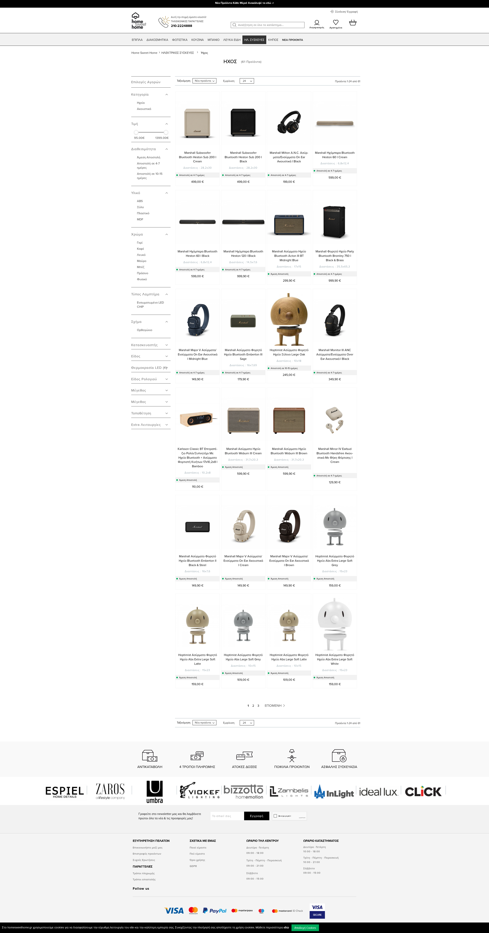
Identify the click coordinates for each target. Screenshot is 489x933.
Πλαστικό (143, 213)
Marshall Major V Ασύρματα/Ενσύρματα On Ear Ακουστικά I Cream (243, 560)
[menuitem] (137, 39)
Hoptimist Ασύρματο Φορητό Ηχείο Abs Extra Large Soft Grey (334, 560)
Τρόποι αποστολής (144, 879)
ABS (140, 201)
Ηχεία (141, 103)
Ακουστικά (144, 109)
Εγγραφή (256, 816)
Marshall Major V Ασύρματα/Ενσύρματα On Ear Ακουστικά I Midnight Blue (197, 354)
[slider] (136, 132)
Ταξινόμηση (183, 81)
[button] (234, 25)
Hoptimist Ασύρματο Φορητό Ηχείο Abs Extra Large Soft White (334, 659)
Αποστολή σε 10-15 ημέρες (150, 176)
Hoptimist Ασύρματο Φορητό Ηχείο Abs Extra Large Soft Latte (197, 659)
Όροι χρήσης (197, 860)
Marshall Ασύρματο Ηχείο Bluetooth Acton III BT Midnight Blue (289, 255)
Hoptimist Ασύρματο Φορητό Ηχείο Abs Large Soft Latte (289, 657)
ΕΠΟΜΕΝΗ (274, 705)
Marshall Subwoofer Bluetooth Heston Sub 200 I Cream (197, 157)
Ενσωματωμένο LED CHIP (150, 304)
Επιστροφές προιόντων (147, 853)
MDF (140, 219)
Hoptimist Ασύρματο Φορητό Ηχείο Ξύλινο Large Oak (289, 352)
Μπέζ (140, 267)
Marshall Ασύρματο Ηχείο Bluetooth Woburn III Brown (289, 451)
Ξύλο (140, 207)
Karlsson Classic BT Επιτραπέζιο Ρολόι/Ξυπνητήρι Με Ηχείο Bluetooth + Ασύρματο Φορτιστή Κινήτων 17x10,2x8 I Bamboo (197, 457)
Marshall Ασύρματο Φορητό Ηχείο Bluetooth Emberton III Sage (243, 354)
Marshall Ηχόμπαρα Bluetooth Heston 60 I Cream (335, 155)
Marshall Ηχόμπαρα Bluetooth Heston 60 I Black (197, 253)
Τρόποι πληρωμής (144, 873)
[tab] (151, 92)
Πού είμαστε (197, 853)
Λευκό (141, 255)
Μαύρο (141, 261)
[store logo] (138, 18)
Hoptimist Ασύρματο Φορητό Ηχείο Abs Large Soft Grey (243, 657)
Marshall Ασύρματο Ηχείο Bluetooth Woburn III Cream (243, 451)
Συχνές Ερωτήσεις (144, 860)
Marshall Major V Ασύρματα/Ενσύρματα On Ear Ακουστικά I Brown (289, 560)
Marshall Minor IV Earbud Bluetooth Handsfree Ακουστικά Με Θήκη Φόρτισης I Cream (335, 455)
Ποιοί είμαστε (198, 847)
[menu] (244, 39)
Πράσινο (142, 273)
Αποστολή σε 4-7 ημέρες (148, 165)
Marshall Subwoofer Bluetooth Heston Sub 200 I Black (243, 157)
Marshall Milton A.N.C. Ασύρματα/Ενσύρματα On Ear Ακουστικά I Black (289, 157)
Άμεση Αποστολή (148, 157)
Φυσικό (142, 279)
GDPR (193, 866)
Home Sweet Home (144, 53)
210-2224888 (181, 25)
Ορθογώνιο (144, 330)
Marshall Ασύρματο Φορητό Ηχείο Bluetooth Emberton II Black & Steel (197, 560)
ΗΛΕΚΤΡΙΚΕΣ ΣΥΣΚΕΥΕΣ (178, 53)
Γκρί (139, 242)
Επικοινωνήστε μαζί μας (148, 847)
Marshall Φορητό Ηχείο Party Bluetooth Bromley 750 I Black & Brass (335, 255)
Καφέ (140, 249)
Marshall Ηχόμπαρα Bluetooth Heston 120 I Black (243, 253)
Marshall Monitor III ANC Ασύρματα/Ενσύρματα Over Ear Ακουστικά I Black (334, 354)
